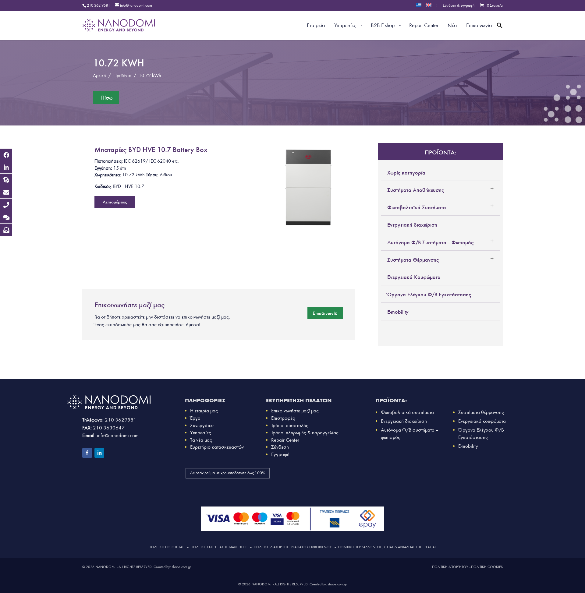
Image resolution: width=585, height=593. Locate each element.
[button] (500, 32)
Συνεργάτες (202, 425)
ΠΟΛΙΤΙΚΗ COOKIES (487, 567)
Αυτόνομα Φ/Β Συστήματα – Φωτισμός (430, 242)
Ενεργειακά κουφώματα (482, 421)
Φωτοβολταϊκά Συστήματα (416, 207)
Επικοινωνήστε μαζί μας (295, 411)
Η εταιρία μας (204, 411)
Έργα (195, 418)
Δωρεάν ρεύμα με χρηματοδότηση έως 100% (227, 473)
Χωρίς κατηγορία (406, 172)
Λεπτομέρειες (115, 202)
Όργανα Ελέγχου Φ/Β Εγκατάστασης (429, 294)
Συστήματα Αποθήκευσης (415, 190)
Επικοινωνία (325, 313)
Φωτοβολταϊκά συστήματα (407, 412)
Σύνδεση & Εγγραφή (458, 6)
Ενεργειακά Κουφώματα (414, 277)
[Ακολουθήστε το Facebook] (87, 453)
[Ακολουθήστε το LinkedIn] (99, 453)
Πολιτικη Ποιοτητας (166, 547)
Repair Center (285, 440)
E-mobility (398, 312)
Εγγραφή (280, 454)
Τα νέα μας (201, 440)
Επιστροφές (283, 418)
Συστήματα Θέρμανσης (413, 259)
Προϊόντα (122, 75)
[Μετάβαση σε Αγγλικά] (428, 7)
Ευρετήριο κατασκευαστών (217, 447)
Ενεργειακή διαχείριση (412, 224)
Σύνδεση (280, 447)
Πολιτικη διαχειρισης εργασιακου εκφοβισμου (293, 547)
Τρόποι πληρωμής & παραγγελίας (305, 433)
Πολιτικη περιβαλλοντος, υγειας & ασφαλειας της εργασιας (387, 547)
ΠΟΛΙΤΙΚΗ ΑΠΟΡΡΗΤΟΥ (450, 567)
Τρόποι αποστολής (289, 425)
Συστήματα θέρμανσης (481, 412)
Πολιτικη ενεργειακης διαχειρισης (219, 547)
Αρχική (99, 75)
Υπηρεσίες (200, 433)
